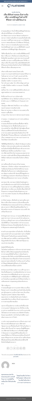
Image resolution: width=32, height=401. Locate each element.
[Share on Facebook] (11, 348)
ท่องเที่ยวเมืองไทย (16, 12)
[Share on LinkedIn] (24, 348)
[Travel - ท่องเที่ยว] (16, 6)
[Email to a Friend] (17, 348)
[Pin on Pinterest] (20, 348)
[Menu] (2, 6)
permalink (15, 356)
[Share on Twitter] (14, 348)
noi (24, 24)
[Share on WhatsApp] (7, 348)
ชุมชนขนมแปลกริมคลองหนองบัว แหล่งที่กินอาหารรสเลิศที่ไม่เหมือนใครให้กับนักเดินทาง (8, 379)
